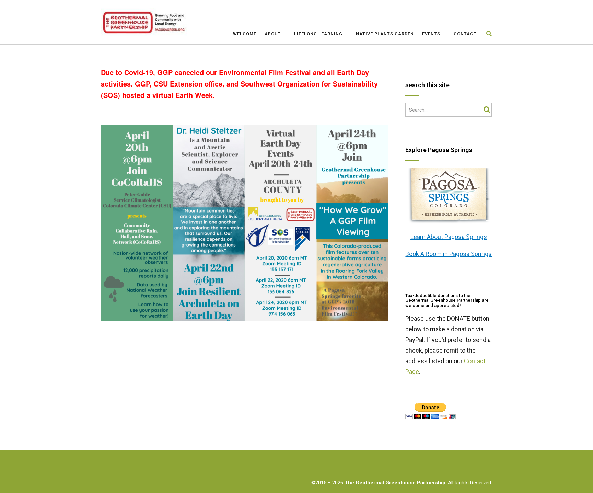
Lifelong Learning (318, 33)
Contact (465, 33)
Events (431, 33)
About (273, 33)
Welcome (244, 33)
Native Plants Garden (385, 33)
